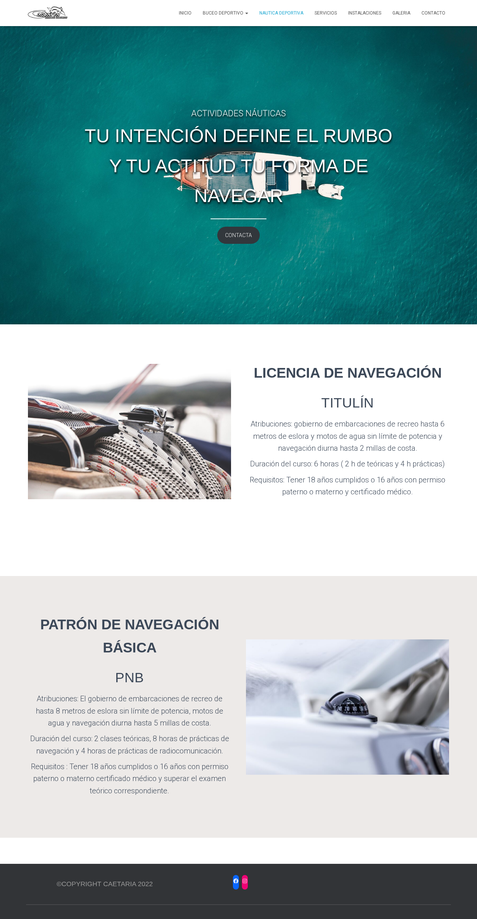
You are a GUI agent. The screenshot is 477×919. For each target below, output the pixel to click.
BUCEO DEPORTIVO (223, 13)
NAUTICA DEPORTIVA (281, 13)
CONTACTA (238, 235)
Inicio (185, 13)
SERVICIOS (326, 13)
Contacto (433, 13)
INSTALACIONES (364, 13)
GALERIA (401, 13)
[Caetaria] (47, 13)
